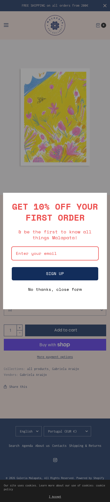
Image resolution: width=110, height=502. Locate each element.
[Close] (101, 199)
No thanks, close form (55, 289)
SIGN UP (55, 273)
